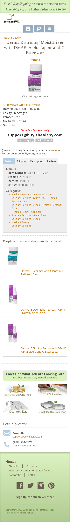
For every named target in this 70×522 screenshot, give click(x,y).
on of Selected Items (35, 4)
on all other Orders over (36, 9)
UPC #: (13, 185)
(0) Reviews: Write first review (21, 105)
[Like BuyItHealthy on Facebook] (23, 486)
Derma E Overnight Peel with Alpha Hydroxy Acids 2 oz (43, 311)
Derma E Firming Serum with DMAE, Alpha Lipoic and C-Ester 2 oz (43, 349)
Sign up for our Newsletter (35, 497)
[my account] (28, 29)
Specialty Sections (21, 198)
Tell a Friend (44, 140)
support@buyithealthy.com (28, 436)
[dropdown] (49, 29)
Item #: (8, 109)
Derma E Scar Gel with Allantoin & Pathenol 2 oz (42, 272)
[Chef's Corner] (52, 398)
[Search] (37, 28)
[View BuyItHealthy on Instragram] (44, 486)
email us (52, 150)
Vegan (36, 205)
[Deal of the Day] (17, 416)
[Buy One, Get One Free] (17, 398)
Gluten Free (39, 198)
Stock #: (13, 177)
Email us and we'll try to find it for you (35, 375)
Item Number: (18, 173)
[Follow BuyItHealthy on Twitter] (34, 486)
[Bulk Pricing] (52, 416)
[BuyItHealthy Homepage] (12, 19)
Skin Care (36, 194)
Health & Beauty (12, 37)
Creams (47, 194)
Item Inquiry (25, 140)
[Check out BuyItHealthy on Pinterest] (55, 486)
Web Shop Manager (25, 512)
